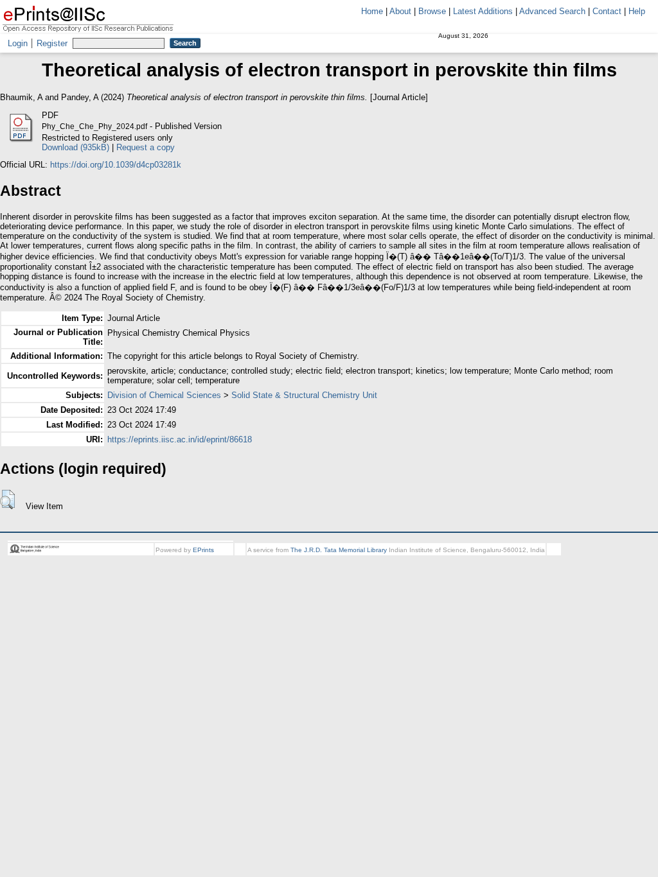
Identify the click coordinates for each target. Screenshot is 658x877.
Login (18, 43)
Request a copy (145, 147)
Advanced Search (552, 11)
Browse (432, 11)
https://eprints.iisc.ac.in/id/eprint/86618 (179, 439)
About (400, 11)
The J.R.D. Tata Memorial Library (338, 549)
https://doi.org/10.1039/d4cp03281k (115, 164)
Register (52, 43)
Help (636, 11)
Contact (606, 11)
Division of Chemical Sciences (164, 395)
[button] (7, 499)
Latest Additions (483, 11)
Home (372, 11)
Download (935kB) (75, 147)
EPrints (203, 549)
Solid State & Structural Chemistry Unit (304, 395)
